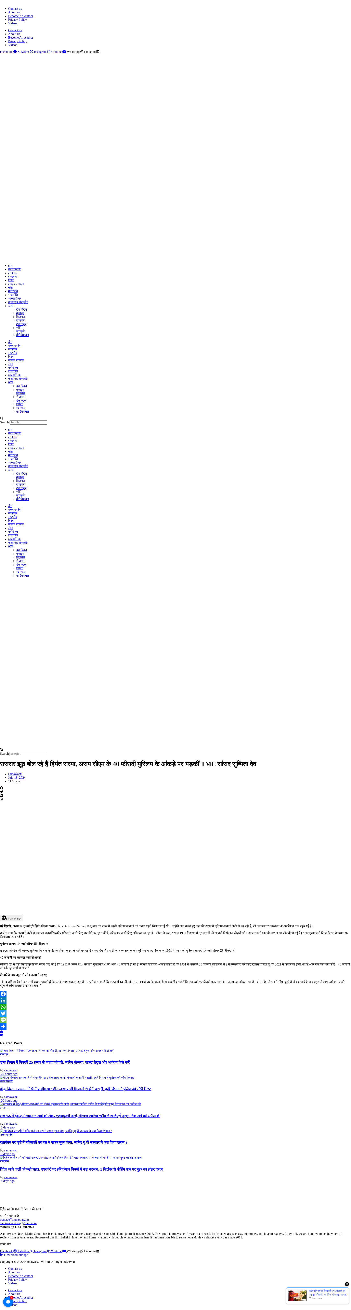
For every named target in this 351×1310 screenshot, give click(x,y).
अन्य (10, 306)
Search (4, 422)
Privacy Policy (17, 19)
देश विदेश (21, 309)
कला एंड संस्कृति (18, 302)
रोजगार (20, 320)
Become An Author (20, 16)
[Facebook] (175, 994)
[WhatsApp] (175, 1007)
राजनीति (13, 295)
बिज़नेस (20, 317)
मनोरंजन (13, 291)
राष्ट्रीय (12, 276)
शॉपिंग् (19, 327)
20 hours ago (8, 1074)
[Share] (175, 1026)
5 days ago (7, 1127)
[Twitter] (175, 1013)
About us (14, 12)
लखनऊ (12, 273)
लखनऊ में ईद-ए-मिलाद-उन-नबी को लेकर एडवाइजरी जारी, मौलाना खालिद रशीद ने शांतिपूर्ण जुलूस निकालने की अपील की (80, 1116)
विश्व (11, 280)
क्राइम (20, 313)
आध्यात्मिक (14, 298)
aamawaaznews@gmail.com (18, 1223)
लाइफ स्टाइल (16, 284)
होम (10, 265)
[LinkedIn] (175, 1000)
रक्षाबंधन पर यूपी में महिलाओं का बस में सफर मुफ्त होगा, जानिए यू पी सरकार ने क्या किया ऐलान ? (64, 1142)
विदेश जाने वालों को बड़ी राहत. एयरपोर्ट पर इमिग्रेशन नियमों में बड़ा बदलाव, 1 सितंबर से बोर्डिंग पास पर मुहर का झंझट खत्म (81, 1169)
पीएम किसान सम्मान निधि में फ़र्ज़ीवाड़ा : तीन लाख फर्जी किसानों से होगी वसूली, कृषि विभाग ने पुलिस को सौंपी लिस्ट (75, 1089)
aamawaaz (10, 1070)
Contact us (15, 8)
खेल (10, 287)
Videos (12, 23)
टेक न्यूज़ (21, 324)
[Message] (175, 1020)
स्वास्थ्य (20, 331)
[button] (175, 418)
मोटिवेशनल (22, 335)
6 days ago (7, 1154)
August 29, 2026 (9, 1)
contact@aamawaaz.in (15, 1219)
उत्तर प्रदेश (14, 269)
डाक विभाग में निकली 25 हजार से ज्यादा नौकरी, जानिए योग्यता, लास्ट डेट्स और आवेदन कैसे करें (65, 1062)
